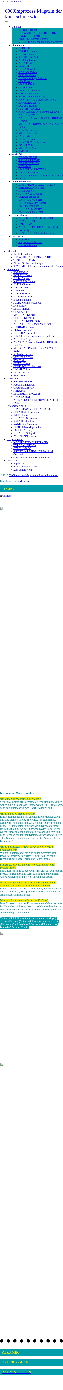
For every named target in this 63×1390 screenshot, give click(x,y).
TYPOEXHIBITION (29, 221)
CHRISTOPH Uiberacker (32, 142)
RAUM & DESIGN (29, 160)
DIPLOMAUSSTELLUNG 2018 (36, 184)
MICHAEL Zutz (27, 148)
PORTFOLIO (25, 48)
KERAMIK (24, 166)
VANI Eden (24, 66)
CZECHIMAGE (27, 224)
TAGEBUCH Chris (29, 35)
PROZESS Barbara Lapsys (33, 38)
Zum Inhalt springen (11, 1)
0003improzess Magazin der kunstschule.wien (33, 13)
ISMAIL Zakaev (27, 145)
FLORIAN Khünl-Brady (31, 96)
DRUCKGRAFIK (28, 172)
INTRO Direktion (28, 29)
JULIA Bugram (26, 54)
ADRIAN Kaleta (27, 72)
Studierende (18, 45)
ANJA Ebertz (25, 63)
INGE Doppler (26, 190)
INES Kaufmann (27, 75)
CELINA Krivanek (28, 93)
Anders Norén (24, 481)
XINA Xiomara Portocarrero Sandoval (38, 111)
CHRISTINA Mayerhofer (32, 202)
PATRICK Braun (27, 51)
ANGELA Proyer (27, 114)
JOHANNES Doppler (30, 193)
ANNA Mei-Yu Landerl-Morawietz (37, 99)
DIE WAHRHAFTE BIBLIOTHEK (38, 32)
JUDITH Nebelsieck (29, 108)
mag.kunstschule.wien (30, 242)
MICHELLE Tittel (28, 133)
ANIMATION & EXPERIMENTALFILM (36, 399)
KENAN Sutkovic (28, 130)
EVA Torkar (24, 136)
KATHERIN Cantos (29, 57)
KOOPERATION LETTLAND (35, 218)
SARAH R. (24, 151)
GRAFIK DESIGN (28, 163)
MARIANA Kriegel (29, 90)
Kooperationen (20, 215)
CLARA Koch (26, 87)
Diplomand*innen (21, 181)
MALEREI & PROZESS (32, 169)
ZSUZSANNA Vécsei (30, 211)
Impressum (17, 236)
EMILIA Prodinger (28, 205)
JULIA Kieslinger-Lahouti (32, 78)
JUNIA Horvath (27, 69)
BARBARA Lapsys (29, 102)
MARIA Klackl (26, 84)
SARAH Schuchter (28, 196)
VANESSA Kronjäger (30, 199)
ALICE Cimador (27, 60)
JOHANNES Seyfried (30, 208)
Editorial (16, 26)
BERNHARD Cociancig (31, 187)
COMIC (22, 178)
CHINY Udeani (26, 139)
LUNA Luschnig (27, 105)
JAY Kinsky (25, 81)
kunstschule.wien (27, 245)
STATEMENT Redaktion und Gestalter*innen (38, 266)
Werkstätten (18, 154)
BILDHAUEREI (27, 157)
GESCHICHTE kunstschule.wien (36, 233)
